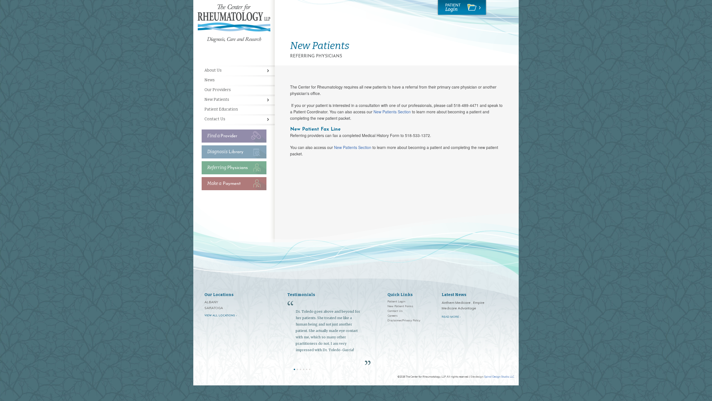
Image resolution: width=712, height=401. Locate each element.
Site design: (477, 376)
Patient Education (221, 109)
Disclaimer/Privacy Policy (403, 320)
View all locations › (220, 315)
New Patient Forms (400, 306)
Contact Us (214, 119)
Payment (224, 183)
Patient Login (396, 301)
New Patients (216, 99)
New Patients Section (392, 111)
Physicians (227, 167)
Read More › (451, 317)
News (209, 80)
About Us (213, 70)
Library (225, 151)
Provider (222, 135)
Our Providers (217, 89)
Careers (392, 315)
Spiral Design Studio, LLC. (499, 376)
